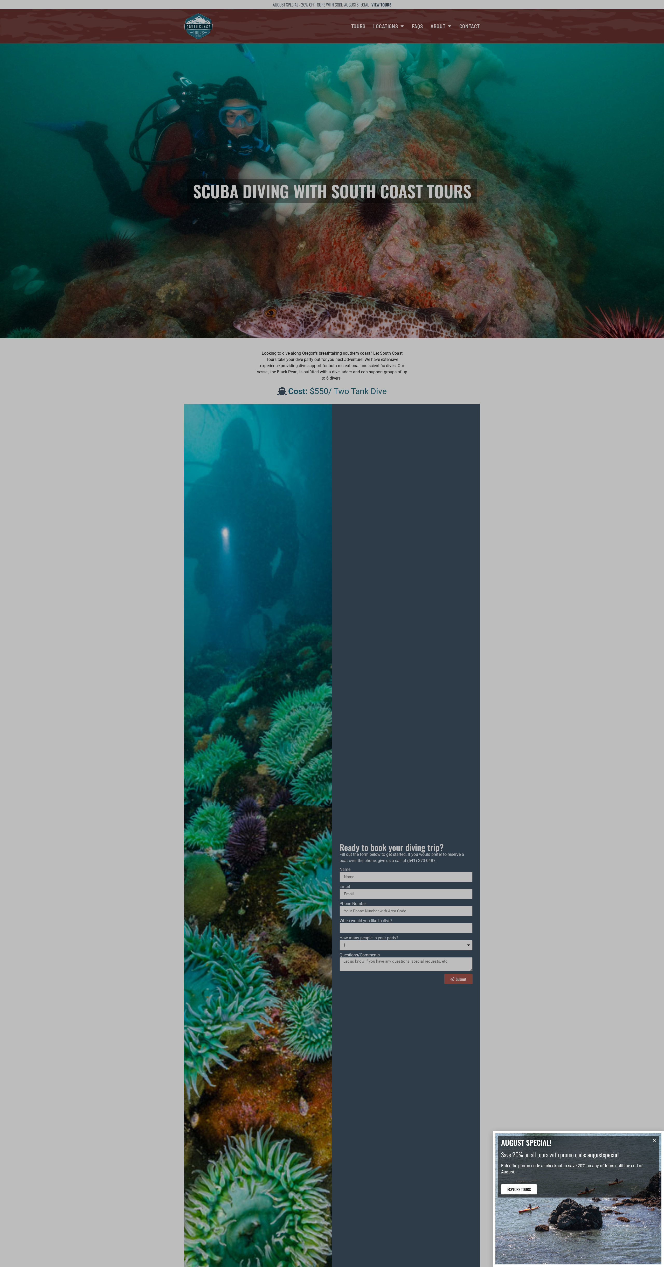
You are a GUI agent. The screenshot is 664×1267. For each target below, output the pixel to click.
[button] (654, 1140)
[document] (332, 633)
